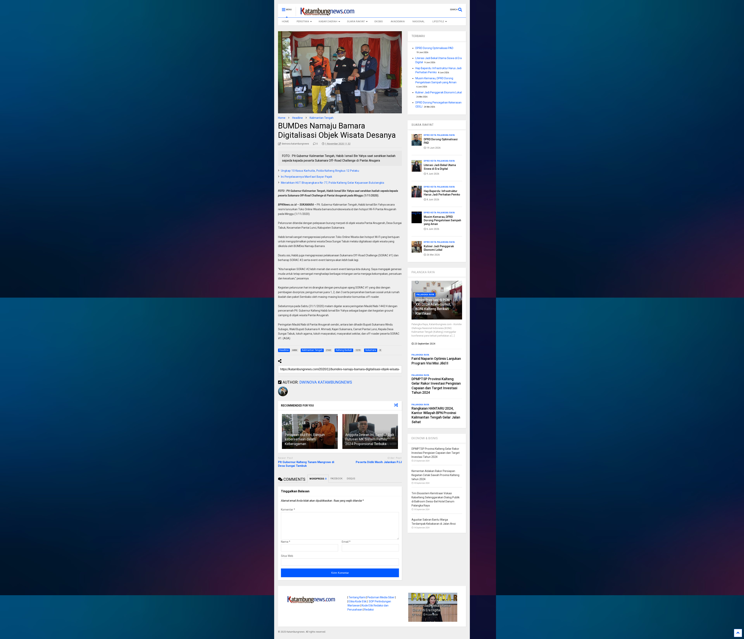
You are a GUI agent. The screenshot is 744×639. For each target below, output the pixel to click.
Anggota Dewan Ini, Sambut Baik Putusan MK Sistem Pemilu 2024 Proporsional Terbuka (369, 439)
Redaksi (369, 609)
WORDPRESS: (317, 478)
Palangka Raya (425, 295)
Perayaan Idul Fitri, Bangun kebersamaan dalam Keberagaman (305, 439)
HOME (285, 21)
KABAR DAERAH (328, 21)
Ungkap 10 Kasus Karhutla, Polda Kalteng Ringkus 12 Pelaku (320, 170)
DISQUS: (351, 478)
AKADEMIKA (398, 21)
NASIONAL (418, 21)
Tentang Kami (357, 597)
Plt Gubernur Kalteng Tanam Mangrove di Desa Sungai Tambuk (306, 464)
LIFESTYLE (438, 21)
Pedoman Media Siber (380, 597)
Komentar (288, 509)
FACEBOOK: (337, 478)
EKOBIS (379, 21)
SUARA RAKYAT (356, 21)
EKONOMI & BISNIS (425, 438)
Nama (285, 541)
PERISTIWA (303, 21)
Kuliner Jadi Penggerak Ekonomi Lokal (438, 92)
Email (346, 541)
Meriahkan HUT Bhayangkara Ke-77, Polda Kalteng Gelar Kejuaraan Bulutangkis (332, 182)
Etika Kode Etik (357, 601)
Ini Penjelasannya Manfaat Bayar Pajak (306, 176)
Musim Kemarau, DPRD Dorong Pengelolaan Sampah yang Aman (442, 220)
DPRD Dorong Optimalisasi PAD (434, 48)
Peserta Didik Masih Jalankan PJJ (379, 462)
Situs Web (287, 555)
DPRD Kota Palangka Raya (439, 135)
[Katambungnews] (325, 14)
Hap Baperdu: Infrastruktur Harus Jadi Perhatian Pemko (432, 605)
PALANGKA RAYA (423, 272)
